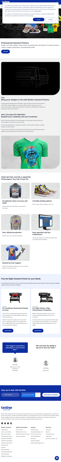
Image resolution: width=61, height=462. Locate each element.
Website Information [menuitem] (21, 427)
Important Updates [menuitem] (35, 440)
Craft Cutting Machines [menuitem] (6, 451)
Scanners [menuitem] (3, 447)
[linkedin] (2, 423)
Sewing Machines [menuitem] (5, 449)
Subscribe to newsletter (51, 394)
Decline (51, 19)
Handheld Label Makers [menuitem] (6, 440)
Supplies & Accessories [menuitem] (6, 456)
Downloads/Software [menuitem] (36, 432)
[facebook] (8, 423)
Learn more (8, 330)
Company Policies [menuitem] (50, 434)
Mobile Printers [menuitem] (4, 445)
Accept (38, 19)
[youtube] (11, 423)
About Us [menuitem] (48, 427)
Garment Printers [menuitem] (5, 454)
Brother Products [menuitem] (6, 427)
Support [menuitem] (33, 427)
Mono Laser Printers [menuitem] (6, 434)
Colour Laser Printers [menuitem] (6, 432)
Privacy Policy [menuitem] (19, 429)
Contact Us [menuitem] (48, 429)
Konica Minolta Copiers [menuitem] (6, 436)
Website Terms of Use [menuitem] (21, 432)
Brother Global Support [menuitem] (36, 443)
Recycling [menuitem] (33, 438)
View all (5, 51)
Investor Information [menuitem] (50, 438)
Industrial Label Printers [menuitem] (6, 443)
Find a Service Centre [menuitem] (36, 434)
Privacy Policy (38, 11)
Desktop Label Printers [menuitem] (6, 438)
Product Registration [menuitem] (35, 436)
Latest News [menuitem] (49, 436)
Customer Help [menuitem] (34, 429)
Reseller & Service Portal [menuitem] (22, 434)
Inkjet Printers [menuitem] (4, 429)
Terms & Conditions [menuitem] (20, 436)
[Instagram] (5, 423)
